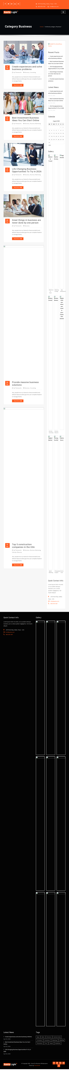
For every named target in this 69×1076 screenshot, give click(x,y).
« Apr (49, 145)
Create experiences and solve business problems (27, 68)
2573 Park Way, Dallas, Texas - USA (47, 4)
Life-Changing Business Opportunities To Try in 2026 (27, 170)
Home (41, 26)
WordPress (57, 1043)
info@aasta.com (54, 6)
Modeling (61, 1040)
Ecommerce (47, 1040)
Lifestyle (14, 552)
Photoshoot (39, 1043)
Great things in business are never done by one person (26, 221)
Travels (51, 1043)
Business (27, 72)
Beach (43, 1037)
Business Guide (57, 1037)
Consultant (39, 1040)
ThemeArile (37, 1065)
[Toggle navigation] (63, 12)
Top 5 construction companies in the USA (23, 545)
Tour (46, 1043)
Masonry (19, 552)
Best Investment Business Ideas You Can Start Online (25, 119)
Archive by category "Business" (53, 26)
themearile (17, 72)
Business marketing (35, 123)
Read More (17, 85)
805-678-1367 (41, 6)
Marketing (54, 1040)
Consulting (33, 72)
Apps (38, 1037)
